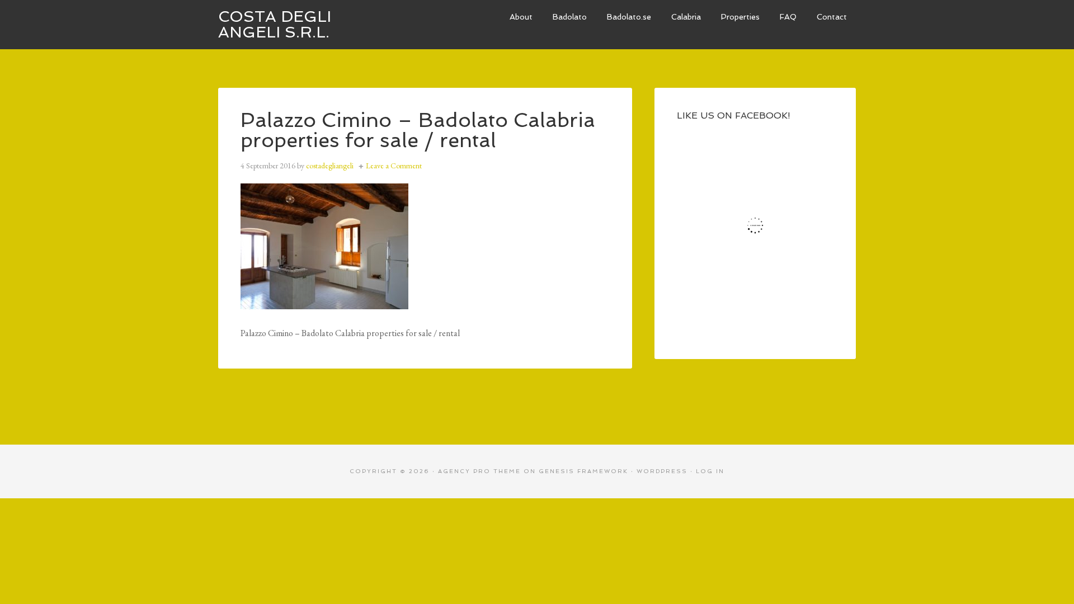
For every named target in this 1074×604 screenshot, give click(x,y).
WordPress (662, 471)
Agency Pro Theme (479, 471)
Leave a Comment (394, 166)
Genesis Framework (583, 471)
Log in (710, 471)
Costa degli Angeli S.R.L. (274, 24)
